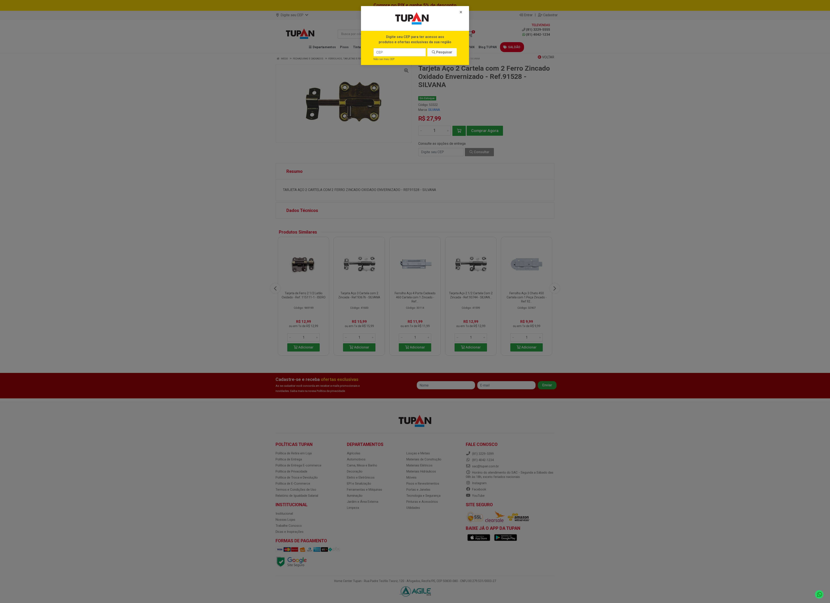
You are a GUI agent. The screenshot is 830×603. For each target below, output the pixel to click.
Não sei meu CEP (384, 59)
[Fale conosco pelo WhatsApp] (819, 594)
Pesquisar (443, 52)
